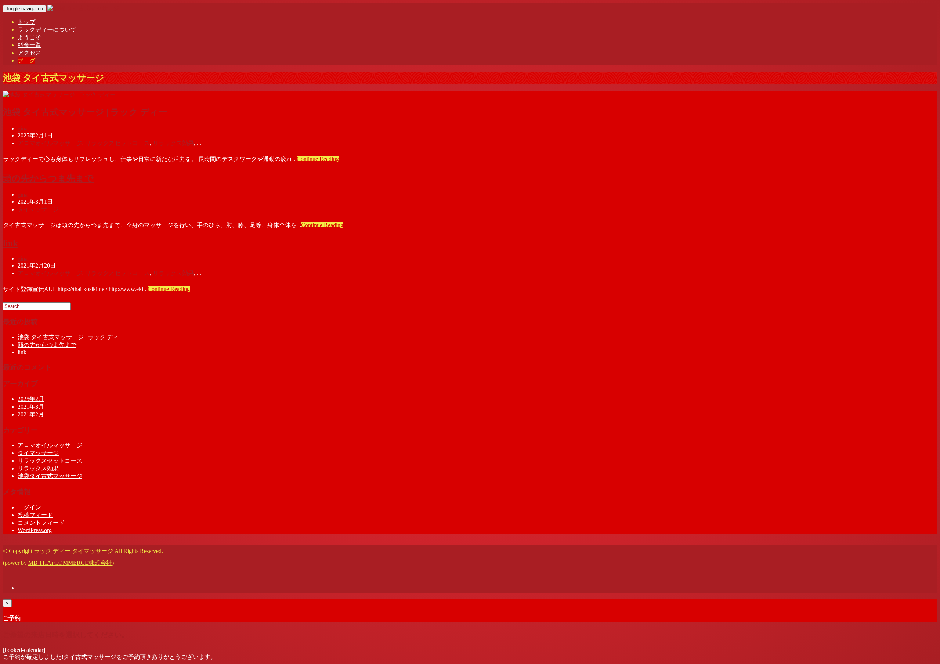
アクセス (29, 53)
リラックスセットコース (117, 143)
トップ (26, 22)
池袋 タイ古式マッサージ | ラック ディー (85, 112)
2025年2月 (31, 399)
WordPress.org (35, 530)
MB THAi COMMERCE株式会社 (70, 563)
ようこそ (29, 37)
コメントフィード (41, 523)
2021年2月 (31, 414)
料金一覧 (29, 45)
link (10, 243)
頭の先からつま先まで (48, 178)
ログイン (29, 507)
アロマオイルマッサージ (50, 143)
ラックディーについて (47, 29)
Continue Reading (318, 159)
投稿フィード (35, 515)
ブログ (26, 60)
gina (23, 128)
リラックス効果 (173, 143)
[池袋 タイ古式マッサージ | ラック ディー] (59, 94)
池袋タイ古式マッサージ (50, 476)
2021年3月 (31, 406)
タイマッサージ (38, 209)
